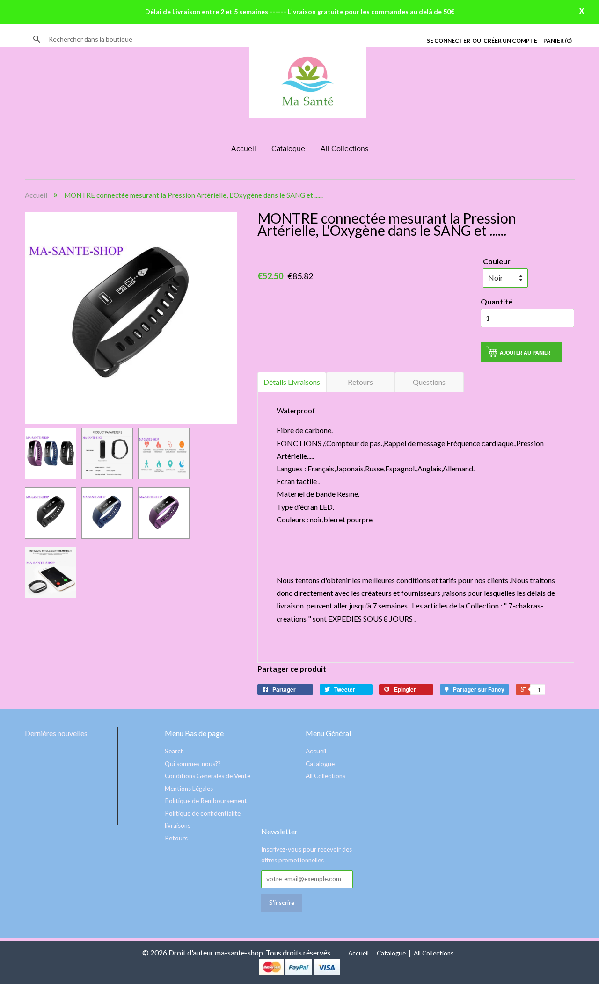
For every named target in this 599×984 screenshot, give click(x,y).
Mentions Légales (189, 788)
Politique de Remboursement (206, 800)
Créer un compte (510, 40)
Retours (360, 381)
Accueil (243, 149)
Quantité (496, 301)
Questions (429, 381)
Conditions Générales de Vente (207, 776)
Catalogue (288, 149)
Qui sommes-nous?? (193, 763)
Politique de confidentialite (203, 813)
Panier (557, 40)
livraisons (177, 825)
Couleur (497, 261)
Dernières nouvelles (56, 733)
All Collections (344, 149)
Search (174, 751)
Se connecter (448, 40)
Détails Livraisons (291, 381)
